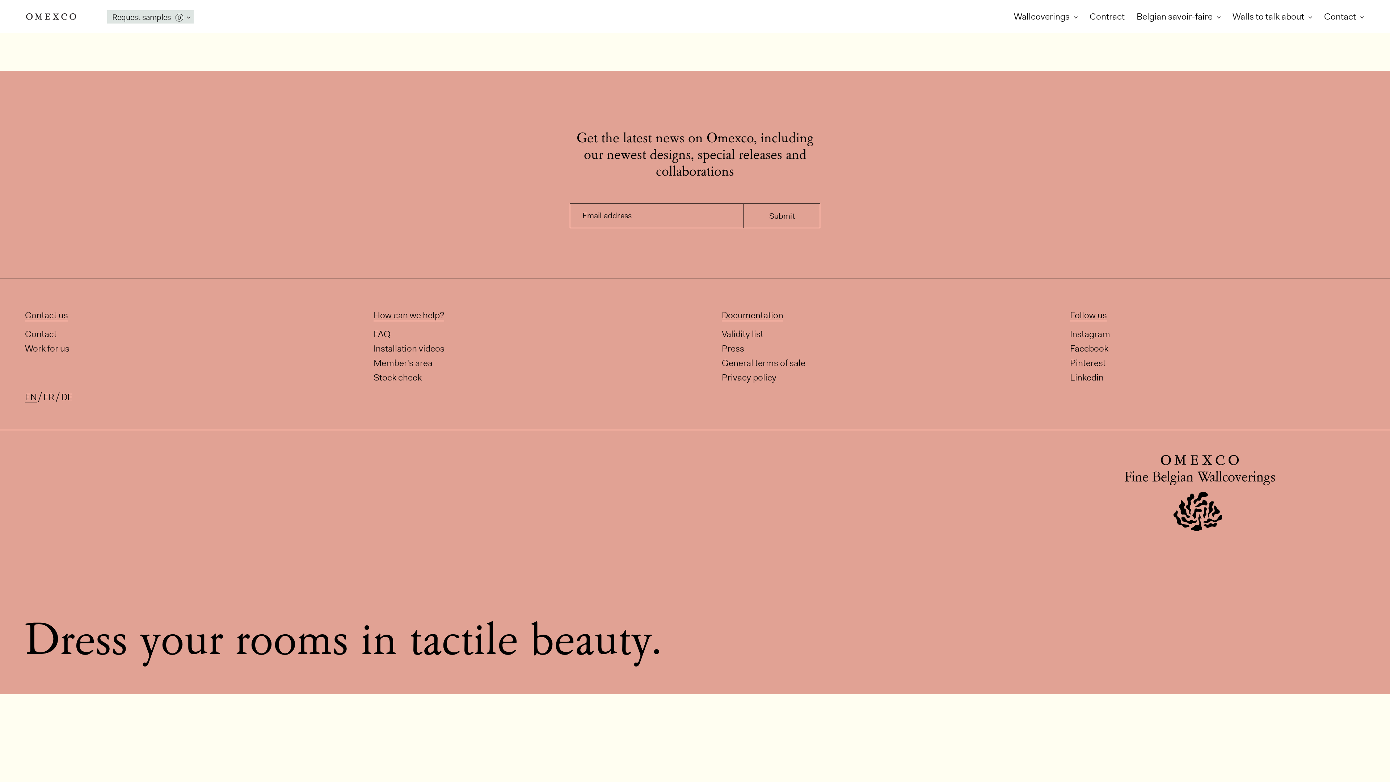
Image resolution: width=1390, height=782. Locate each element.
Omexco (51, 17)
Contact (1341, 16)
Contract (1107, 16)
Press (733, 348)
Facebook (1089, 348)
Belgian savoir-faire (1175, 16)
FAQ (382, 334)
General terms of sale (763, 363)
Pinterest (1088, 363)
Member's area (403, 363)
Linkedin (1087, 377)
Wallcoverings (1042, 16)
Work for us (47, 348)
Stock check (398, 377)
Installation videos (409, 348)
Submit (782, 216)
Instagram (1090, 334)
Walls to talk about (1269, 16)
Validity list (742, 334)
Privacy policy (749, 377)
